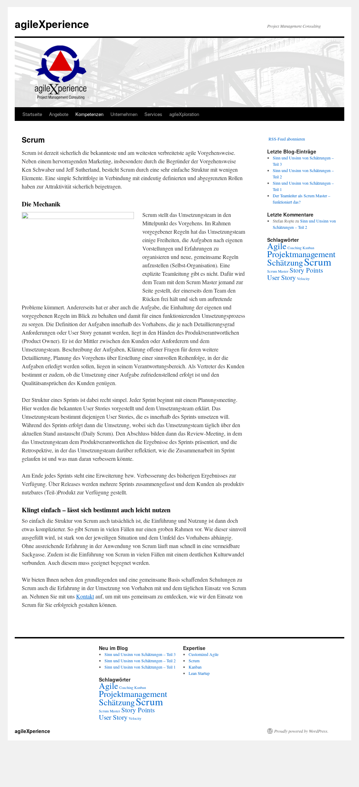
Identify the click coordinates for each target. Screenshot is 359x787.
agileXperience (52, 23)
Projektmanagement (301, 254)
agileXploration (184, 114)
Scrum (317, 261)
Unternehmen (123, 114)
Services (153, 114)
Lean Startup (199, 673)
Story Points (306, 270)
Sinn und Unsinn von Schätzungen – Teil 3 (140, 654)
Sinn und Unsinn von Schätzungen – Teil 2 (140, 660)
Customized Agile (203, 654)
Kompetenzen (89, 114)
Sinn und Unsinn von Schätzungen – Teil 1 (140, 667)
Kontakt (85, 596)
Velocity (303, 278)
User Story (281, 277)
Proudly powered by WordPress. (301, 731)
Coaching (294, 247)
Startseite (32, 114)
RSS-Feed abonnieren (287, 139)
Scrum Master (278, 271)
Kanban (308, 247)
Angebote (58, 114)
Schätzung (285, 262)
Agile (276, 246)
